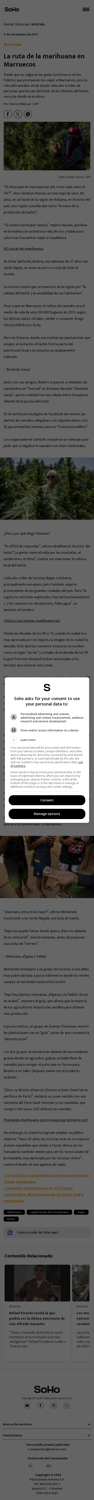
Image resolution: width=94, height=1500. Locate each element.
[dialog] (47, 750)
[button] (47, 740)
